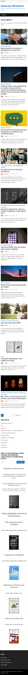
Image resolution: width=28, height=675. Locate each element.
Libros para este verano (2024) (11, 323)
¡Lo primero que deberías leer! (8, 433)
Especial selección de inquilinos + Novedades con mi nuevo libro (11, 49)
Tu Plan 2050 (4, 447)
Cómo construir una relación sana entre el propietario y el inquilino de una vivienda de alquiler (14, 132)
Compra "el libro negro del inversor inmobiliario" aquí (14, 530)
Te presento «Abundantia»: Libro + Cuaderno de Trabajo (12, 360)
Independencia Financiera (6, 165)
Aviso (2, 425)
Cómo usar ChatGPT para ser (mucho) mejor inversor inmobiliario (13, 248)
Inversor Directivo (12, 6)
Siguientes (17, 415)
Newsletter (3, 428)
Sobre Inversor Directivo (6, 423)
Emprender (15, 392)
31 (17, 174)
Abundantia (3, 445)
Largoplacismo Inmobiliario (7, 437)
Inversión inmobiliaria (6, 46)
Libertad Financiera (5, 283)
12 (17, 96)
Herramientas (4, 442)
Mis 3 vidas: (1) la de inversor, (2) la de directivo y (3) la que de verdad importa (13, 397)
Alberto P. (7, 52)
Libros (2, 356)
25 (17, 289)
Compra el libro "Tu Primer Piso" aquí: (14, 624)
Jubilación (3, 167)
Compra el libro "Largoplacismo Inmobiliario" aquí (14, 561)
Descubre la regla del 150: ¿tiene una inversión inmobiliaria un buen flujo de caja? (13, 211)
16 (17, 363)
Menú (4, 14)
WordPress (3, 673)
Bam (7, 673)
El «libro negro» (4, 440)
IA (1, 245)
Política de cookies (5, 660)
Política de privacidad (6, 662)
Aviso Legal (3, 657)
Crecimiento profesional (13, 320)
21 (17, 401)
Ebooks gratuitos (5, 435)
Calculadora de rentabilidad (7, 205)
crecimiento (3, 320)
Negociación (3, 207)
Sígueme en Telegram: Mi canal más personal (12, 430)
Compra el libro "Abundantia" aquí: (14, 593)
